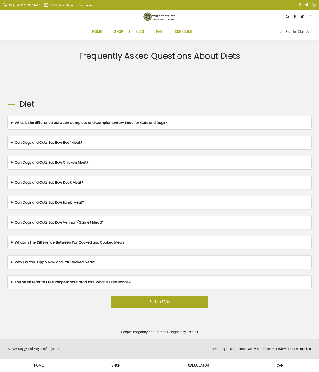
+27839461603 (30, 5)
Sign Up (304, 32)
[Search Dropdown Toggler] (288, 17)
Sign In (290, 32)
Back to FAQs (159, 302)
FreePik (192, 332)
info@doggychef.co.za (76, 5)
